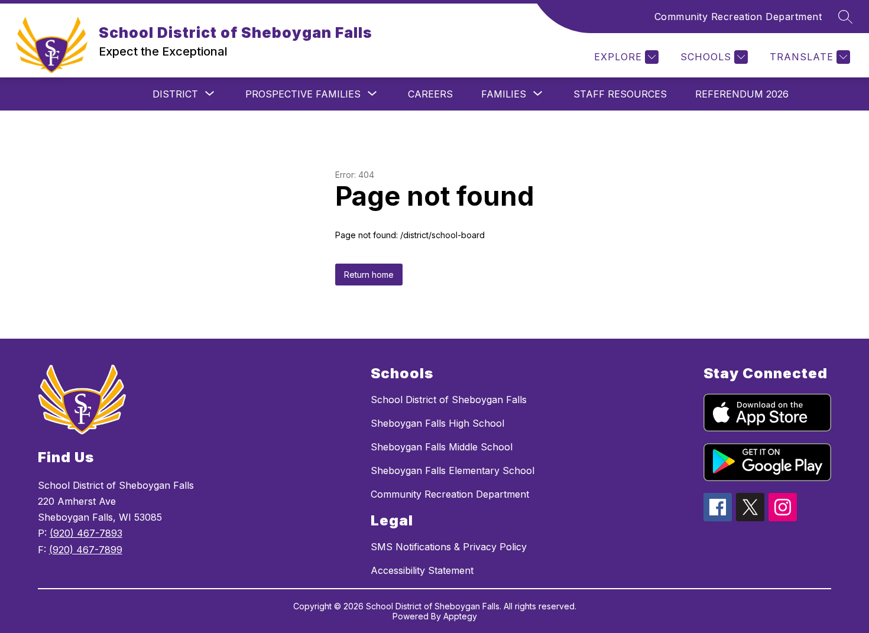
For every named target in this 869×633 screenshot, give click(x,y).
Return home (369, 275)
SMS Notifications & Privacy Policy (449, 547)
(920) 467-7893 (86, 533)
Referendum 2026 (742, 94)
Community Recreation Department (738, 16)
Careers (430, 94)
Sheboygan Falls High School (437, 423)
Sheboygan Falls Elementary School (452, 470)
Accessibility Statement (422, 570)
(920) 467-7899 (85, 550)
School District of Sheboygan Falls (449, 399)
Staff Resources (620, 94)
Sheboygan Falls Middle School (442, 447)
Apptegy (460, 616)
